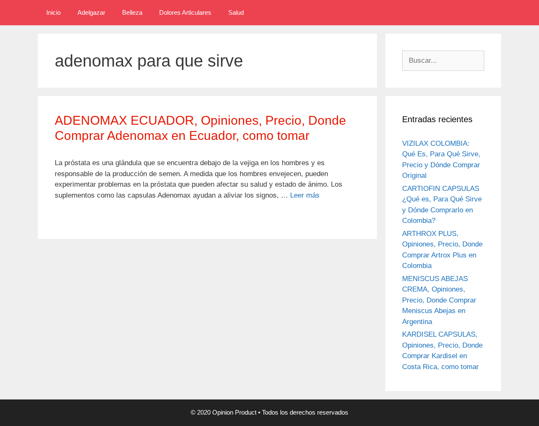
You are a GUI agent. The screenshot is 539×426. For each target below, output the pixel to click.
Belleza (132, 12)
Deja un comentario (90, 217)
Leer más (305, 195)
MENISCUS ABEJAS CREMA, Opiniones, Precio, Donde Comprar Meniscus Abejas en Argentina (439, 300)
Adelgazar (91, 12)
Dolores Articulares (185, 12)
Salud (236, 12)
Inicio (53, 12)
